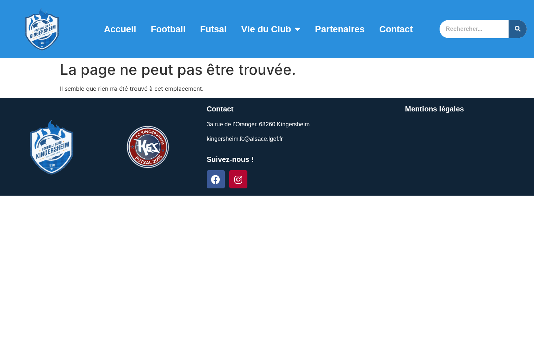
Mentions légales (434, 109)
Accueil (120, 29)
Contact (396, 29)
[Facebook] (216, 179)
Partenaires (340, 29)
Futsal (213, 29)
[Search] (518, 29)
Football (168, 29)
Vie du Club (266, 29)
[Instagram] (238, 179)
